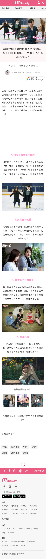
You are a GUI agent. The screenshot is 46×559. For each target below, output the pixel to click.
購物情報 (24, 510)
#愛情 (25, 453)
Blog (3, 533)
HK (14, 529)
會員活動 (24, 513)
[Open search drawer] (43, 2)
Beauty (35, 529)
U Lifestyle (6, 529)
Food (28, 529)
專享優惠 (33, 513)
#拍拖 (34, 447)
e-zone (11, 533)
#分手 (25, 447)
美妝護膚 (5, 8)
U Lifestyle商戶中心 (18, 541)
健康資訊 (5, 510)
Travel (21, 529)
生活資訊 (33, 66)
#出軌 (4, 447)
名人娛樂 (33, 506)
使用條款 (5, 545)
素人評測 (33, 510)
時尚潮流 (18, 8)
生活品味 (31, 8)
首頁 (11, 66)
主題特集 (14, 513)
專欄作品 (5, 513)
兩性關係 (14, 510)
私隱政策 (14, 545)
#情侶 (4, 453)
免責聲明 (32, 541)
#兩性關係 (15, 447)
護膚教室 (38, 471)
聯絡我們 (24, 545)
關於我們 (5, 541)
